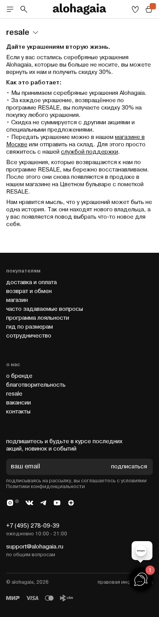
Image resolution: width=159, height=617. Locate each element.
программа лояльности (37, 318)
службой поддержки (89, 152)
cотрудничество (28, 336)
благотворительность (36, 385)
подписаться (129, 467)
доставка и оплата (31, 282)
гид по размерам (29, 327)
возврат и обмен (29, 291)
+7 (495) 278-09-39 (32, 526)
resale (14, 394)
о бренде (19, 376)
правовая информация (125, 582)
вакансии (18, 403)
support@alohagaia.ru (34, 546)
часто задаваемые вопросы (44, 309)
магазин (17, 300)
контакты (18, 412)
